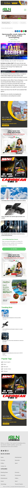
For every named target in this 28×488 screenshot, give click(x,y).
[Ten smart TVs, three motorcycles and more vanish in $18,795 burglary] (5, 348)
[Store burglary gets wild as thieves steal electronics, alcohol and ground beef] (5, 336)
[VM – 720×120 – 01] (14, 4)
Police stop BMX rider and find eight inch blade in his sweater (13, 329)
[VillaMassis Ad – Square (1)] (14, 127)
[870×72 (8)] (14, 72)
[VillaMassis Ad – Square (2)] (14, 425)
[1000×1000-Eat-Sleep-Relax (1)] (14, 304)
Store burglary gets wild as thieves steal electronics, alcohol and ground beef (13, 341)
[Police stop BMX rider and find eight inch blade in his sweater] (5, 324)
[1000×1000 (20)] (14, 154)
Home (2, 28)
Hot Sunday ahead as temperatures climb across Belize (12, 317)
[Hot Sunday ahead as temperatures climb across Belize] (5, 313)
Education (23, 22)
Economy (15, 22)
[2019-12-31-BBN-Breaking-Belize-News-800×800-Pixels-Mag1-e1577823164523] (14, 182)
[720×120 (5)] (14, 18)
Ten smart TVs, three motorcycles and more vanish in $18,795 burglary (13, 353)
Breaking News (6, 22)
